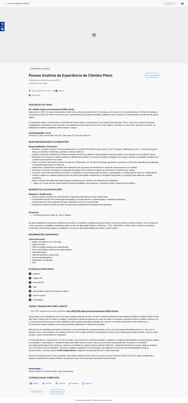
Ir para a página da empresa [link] (18, 3)
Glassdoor (88, 383)
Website (36, 383)
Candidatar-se (169, 3)
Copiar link (153, 75)
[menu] (182, 3)
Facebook (61, 383)
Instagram (75, 383)
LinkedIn (48, 383)
